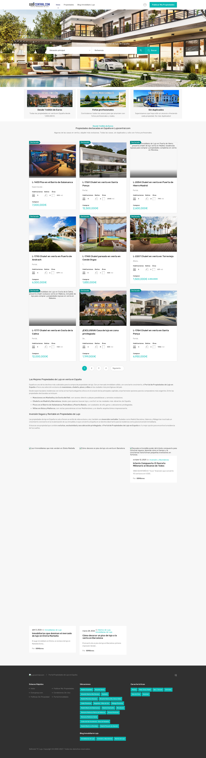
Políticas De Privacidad (40, 697)
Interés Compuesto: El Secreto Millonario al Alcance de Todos (149, 464)
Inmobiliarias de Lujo (53, 630)
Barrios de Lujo (104, 630)
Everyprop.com (37, 693)
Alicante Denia (99, 689)
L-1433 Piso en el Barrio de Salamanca (52, 182)
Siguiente (117, 368)
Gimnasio (168, 689)
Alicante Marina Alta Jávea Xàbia (110, 699)
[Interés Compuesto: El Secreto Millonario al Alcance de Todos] (153, 455)
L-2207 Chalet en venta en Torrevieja (153, 256)
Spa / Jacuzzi (158, 689)
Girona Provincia (113, 712)
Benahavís (120, 708)
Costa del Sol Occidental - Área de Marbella (95, 721)
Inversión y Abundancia (159, 460)
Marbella (105, 694)
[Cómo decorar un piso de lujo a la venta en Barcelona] (103, 625)
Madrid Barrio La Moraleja (89, 726)
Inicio (58, 5)
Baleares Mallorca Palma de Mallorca (93, 712)
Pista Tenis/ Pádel (145, 689)
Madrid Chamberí (86, 689)
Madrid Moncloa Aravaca (89, 699)
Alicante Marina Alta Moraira (90, 694)
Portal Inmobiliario (61, 697)
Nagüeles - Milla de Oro (101, 703)
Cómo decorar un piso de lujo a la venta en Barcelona (99, 636)
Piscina (134, 689)
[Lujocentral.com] (39, 7)
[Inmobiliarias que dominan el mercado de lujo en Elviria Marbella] (52, 625)
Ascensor (146, 694)
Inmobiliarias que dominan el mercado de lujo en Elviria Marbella (52, 634)
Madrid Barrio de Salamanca (90, 708)
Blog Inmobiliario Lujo (86, 5)
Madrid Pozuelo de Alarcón (109, 726)
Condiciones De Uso (62, 693)
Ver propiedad (52, 171)
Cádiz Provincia (86, 703)
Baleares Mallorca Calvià (89, 717)
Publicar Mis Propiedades (163, 5)
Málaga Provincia (117, 703)
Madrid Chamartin (108, 708)
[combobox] (69, 50)
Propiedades (69, 5)
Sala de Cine (136, 694)
